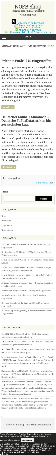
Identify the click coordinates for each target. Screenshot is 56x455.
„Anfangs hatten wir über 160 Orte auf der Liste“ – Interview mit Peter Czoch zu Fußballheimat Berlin (28, 363)
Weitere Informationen (10, 440)
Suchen (4, 192)
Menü (28, 37)
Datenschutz (44, 424)
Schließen (4, 454)
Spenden (10, 424)
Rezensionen (8, 167)
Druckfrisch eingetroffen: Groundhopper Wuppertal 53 (26, 290)
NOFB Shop (28, 7)
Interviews (6, 220)
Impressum (31, 424)
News (3, 216)
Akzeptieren (27, 440)
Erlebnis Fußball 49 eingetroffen (26, 61)
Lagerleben (7, 107)
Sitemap (20, 424)
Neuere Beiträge (44, 182)
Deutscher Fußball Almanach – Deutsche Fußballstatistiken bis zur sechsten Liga (26, 120)
